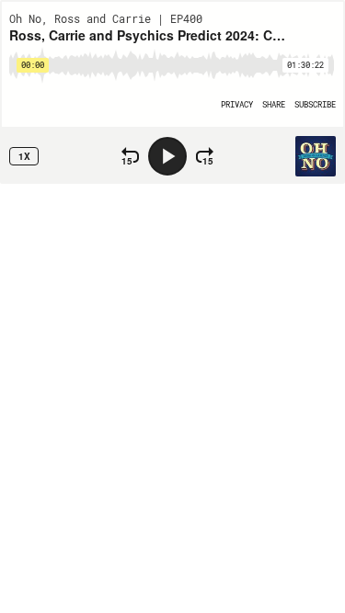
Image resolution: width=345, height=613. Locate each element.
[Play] (167, 156)
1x (24, 156)
